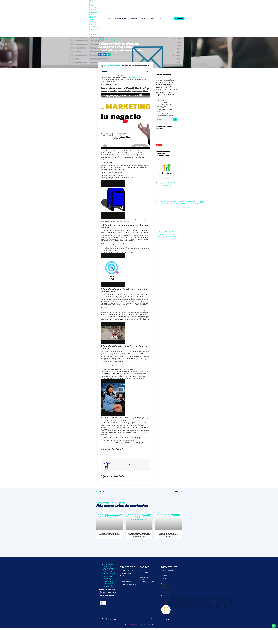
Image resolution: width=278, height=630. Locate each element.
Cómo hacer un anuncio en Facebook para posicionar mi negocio (168, 534)
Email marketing (162, 102)
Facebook (132, 77)
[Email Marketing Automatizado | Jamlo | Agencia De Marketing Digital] (97, 18)
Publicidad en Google (125, 573)
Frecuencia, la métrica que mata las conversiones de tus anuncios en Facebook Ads (139, 534)
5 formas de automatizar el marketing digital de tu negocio (109, 534)
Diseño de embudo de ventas (127, 570)
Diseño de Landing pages (126, 581)
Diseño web (160, 100)
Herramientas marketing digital (164, 110)
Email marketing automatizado (128, 584)
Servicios (133, 18)
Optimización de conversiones (166, 115)
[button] (99, 54)
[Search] (175, 119)
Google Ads (160, 108)
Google (138, 77)
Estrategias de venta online (165, 104)
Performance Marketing (121, 18)
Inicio (109, 18)
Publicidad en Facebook (126, 576)
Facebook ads (161, 106)
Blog (152, 18)
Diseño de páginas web (126, 579)
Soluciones (143, 18)
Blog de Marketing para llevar (112, 65)
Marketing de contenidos (164, 113)
